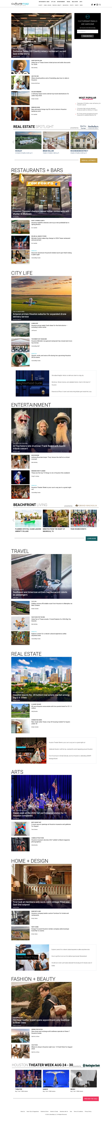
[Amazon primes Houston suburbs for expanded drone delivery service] (41, 299)
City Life (53, 1)
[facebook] (92, 5)
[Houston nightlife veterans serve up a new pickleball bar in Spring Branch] (20, 227)
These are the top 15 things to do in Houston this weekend (50, 473)
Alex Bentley (34, 67)
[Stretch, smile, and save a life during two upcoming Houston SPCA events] (20, 360)
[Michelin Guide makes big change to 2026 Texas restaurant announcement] (20, 243)
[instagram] (97, 5)
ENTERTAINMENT (31, 405)
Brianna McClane (35, 83)
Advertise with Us (64, 1111)
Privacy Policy (88, 1111)
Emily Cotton (16, 907)
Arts (81, 1)
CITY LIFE (22, 273)
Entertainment (61, 1)
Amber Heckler (16, 56)
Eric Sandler (34, 114)
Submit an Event (44, 1111)
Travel (68, 1)
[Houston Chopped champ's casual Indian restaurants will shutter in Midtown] (41, 196)
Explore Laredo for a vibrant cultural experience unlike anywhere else (71, 949)
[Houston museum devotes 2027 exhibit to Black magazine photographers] (20, 844)
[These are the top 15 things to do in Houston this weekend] (20, 477)
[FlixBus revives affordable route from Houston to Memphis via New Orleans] (20, 608)
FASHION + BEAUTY (33, 979)
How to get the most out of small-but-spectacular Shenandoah (69, 956)
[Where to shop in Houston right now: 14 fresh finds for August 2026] (20, 1051)
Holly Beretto (34, 711)
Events (76, 5)
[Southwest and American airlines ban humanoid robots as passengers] (41, 577)
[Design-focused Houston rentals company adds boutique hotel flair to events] (20, 933)
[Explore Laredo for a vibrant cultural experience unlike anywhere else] (20, 638)
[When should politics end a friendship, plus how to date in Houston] (20, 83)
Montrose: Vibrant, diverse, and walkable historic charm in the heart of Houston (71, 383)
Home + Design (47, 5)
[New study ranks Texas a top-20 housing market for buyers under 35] (20, 726)
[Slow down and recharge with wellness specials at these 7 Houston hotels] (20, 1036)
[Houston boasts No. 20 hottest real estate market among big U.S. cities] (41, 679)
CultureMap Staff (35, 346)
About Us (23, 1111)
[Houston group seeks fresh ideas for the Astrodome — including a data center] (20, 330)
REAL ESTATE (26, 654)
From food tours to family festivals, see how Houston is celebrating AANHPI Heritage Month (70, 757)
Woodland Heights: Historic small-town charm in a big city (68, 375)
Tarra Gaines (16, 818)
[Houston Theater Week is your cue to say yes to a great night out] (20, 492)
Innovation (65, 5)
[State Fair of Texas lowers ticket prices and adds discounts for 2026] (20, 67)
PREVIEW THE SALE (90, 1099)
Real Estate (75, 1)
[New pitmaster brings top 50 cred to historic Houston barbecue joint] (20, 114)
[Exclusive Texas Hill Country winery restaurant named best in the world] (41, 36)
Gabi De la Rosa (17, 1025)
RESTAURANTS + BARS (37, 170)
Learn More (91, 538)
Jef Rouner (34, 330)
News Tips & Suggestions (33, 1111)
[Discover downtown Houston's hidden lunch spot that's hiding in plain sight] (20, 257)
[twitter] (95, 5)
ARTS (17, 772)
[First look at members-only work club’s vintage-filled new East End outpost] (41, 886)
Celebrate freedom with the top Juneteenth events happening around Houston (70, 749)
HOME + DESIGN (29, 861)
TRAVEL (20, 551)
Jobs (71, 1111)
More (81, 5)
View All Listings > (88, 160)
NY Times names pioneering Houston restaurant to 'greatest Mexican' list (87, 114)
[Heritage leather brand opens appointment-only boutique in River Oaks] (41, 1005)
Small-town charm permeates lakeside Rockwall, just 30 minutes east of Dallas (72, 964)
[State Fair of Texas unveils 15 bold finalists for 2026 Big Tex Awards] (20, 623)
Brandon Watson (17, 319)
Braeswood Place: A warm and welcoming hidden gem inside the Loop (71, 391)
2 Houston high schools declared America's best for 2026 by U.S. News (87, 109)
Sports (72, 5)
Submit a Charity (54, 1111)
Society (40, 5)
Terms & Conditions (78, 1111)
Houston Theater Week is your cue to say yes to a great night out (67, 742)
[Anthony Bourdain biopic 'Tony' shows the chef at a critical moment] (20, 462)
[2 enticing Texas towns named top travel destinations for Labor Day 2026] (20, 98)
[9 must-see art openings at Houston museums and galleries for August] (20, 829)
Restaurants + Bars (44, 1)
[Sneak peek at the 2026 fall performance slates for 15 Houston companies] (41, 798)
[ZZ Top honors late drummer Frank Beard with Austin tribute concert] (41, 430)
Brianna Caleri (16, 451)
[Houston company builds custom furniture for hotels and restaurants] (20, 918)
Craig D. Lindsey (35, 476)
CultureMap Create (35, 257)
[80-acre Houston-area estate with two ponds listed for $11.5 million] (20, 711)
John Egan (15, 597)
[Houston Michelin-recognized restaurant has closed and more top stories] (20, 345)
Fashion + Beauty (56, 5)
